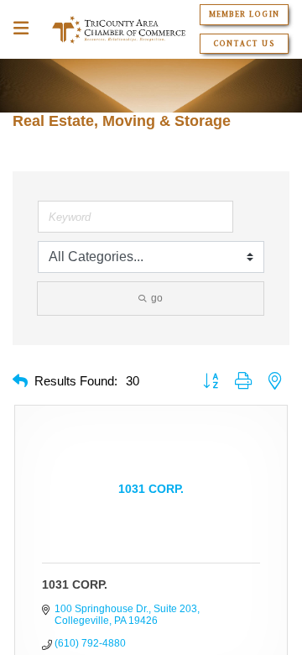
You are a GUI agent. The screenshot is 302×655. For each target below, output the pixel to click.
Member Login (244, 14)
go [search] (157, 298)
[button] (20, 381)
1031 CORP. (74, 584)
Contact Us (243, 44)
